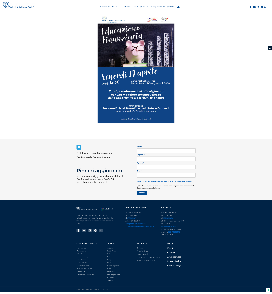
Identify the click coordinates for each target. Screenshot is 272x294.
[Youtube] (254, 7)
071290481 (131, 218)
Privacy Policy (174, 261)
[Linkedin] (258, 7)
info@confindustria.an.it (135, 224)
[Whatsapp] (265, 7)
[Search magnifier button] (270, 48)
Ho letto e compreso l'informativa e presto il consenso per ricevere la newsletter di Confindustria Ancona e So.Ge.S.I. (165, 187)
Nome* (139, 147)
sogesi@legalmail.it (169, 226)
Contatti (171, 252)
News (170, 244)
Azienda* (140, 163)
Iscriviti (142, 193)
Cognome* (141, 155)
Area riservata (174, 257)
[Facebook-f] (250, 7)
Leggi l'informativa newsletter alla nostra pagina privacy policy (164, 181)
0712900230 (168, 218)
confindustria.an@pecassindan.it (139, 226)
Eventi (170, 248)
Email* (139, 171)
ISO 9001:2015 (174, 232)
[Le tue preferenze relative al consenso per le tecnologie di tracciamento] (268, 290)
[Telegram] (261, 7)
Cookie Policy (174, 265)
